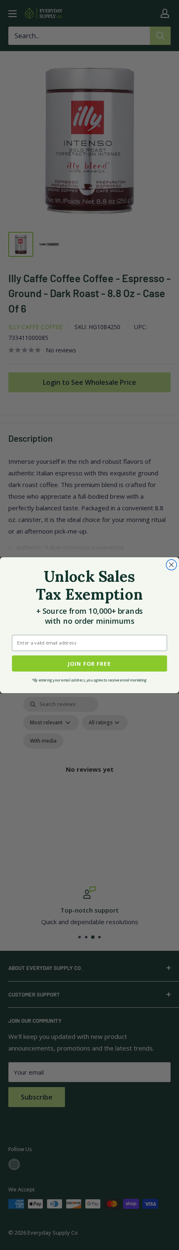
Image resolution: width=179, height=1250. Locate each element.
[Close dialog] (171, 564)
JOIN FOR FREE (89, 663)
